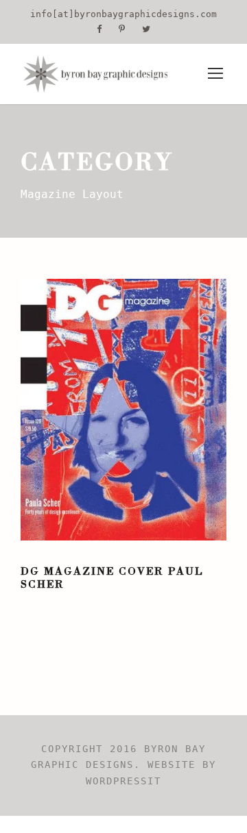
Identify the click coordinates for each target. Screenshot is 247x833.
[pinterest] (122, 29)
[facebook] (99, 29)
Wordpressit (123, 780)
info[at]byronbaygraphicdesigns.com (123, 14)
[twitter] (146, 29)
